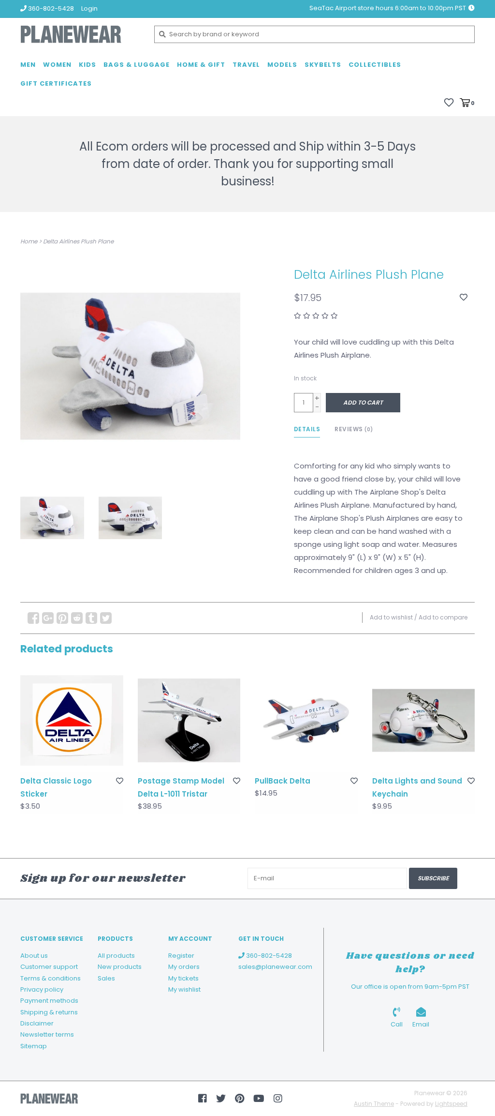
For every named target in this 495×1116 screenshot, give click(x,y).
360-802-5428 (268, 955)
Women (57, 64)
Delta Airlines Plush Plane (78, 241)
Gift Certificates (56, 83)
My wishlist (184, 989)
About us (34, 955)
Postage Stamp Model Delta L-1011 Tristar (181, 787)
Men (28, 64)
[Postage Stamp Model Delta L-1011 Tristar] (189, 720)
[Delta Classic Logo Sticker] (71, 720)
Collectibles (375, 64)
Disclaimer (37, 1023)
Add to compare (443, 617)
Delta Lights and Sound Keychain (417, 787)
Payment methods (49, 1000)
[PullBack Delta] (306, 720)
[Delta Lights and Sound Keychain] (423, 720)
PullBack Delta (282, 781)
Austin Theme (374, 1104)
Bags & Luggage (136, 64)
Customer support (49, 966)
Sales (106, 978)
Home (28, 241)
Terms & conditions (50, 978)
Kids (87, 64)
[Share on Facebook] (33, 618)
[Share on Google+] (48, 618)
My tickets (183, 978)
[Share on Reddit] (77, 618)
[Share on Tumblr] (91, 618)
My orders (184, 966)
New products (120, 966)
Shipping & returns (49, 1012)
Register (181, 955)
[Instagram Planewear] (278, 1098)
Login (89, 8)
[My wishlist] (449, 102)
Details (307, 429)
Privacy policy (41, 989)
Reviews (354, 429)
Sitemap (33, 1046)
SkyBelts (323, 64)
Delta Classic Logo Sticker (56, 787)
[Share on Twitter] (106, 618)
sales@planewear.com (275, 966)
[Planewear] (80, 34)
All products (116, 955)
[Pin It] (62, 618)
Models (282, 64)
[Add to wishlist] (463, 297)
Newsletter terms (47, 1034)
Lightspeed (451, 1104)
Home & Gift (201, 64)
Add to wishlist (391, 617)
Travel (246, 64)
